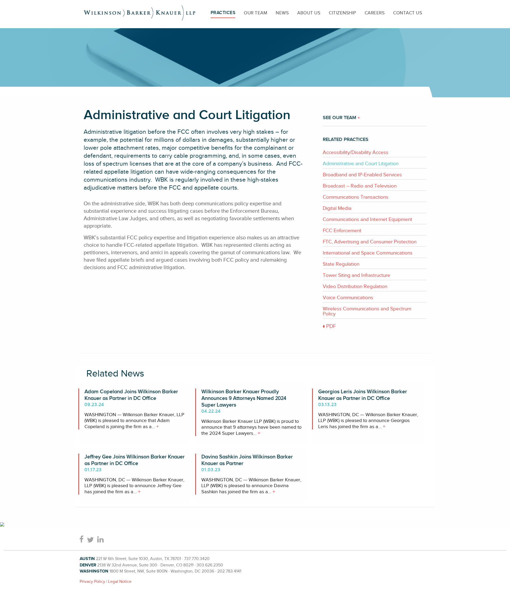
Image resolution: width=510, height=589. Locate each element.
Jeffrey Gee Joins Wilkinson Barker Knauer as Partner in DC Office (134, 460)
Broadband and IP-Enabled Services (362, 174)
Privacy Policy (92, 581)
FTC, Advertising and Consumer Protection (369, 241)
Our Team (255, 12)
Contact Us (407, 12)
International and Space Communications (368, 253)
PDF (330, 326)
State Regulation (341, 264)
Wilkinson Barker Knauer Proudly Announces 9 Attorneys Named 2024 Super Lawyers (243, 398)
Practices (223, 12)
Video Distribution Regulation (355, 286)
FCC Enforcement (342, 230)
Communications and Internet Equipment (367, 219)
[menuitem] (223, 13)
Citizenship (342, 12)
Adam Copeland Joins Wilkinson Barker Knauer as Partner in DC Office (131, 395)
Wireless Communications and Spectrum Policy (367, 311)
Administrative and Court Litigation (360, 163)
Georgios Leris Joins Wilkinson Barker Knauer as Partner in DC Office (362, 395)
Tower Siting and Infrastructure (356, 275)
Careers (375, 12)
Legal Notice (119, 581)
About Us (308, 12)
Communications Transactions (355, 197)
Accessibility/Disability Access (355, 152)
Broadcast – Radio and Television (360, 186)
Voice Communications (348, 297)
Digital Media (337, 208)
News (282, 12)
